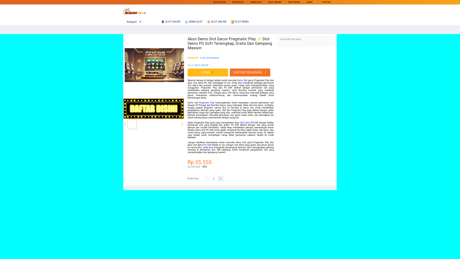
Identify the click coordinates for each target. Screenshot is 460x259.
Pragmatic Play (206, 102)
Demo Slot (242, 80)
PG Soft (207, 145)
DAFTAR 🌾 (328, 2)
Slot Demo (245, 122)
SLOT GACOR (219, 2)
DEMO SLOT (256, 2)
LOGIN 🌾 (311, 2)
